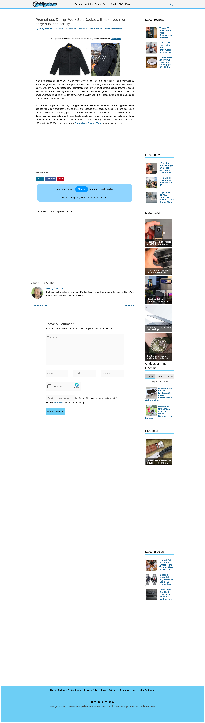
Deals (98, 4)
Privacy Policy (91, 690)
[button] (172, 4)
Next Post (131, 305)
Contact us (76, 690)
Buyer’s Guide (109, 4)
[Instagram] (99, 702)
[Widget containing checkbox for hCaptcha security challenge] (63, 386)
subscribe (59, 403)
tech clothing (95, 29)
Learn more (116, 39)
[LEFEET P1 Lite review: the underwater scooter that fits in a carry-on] (151, 48)
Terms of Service (109, 690)
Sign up (81, 189)
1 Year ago (150, 376)
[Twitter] (95, 702)
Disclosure (125, 690)
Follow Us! (63, 690)
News (73, 29)
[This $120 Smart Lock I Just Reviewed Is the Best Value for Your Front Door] (151, 33)
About (53, 690)
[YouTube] (106, 702)
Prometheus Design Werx (88, 123)
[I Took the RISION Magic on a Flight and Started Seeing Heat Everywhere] (151, 168)
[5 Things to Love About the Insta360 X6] (151, 183)
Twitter (40, 179)
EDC (121, 4)
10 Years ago (169, 376)
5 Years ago (159, 376)
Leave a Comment (113, 29)
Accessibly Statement (144, 690)
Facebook (51, 179)
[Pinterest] (102, 702)
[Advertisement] (85, 148)
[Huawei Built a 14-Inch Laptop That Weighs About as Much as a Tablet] (151, 565)
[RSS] (110, 702)
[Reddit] (113, 702)
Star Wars (83, 29)
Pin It (60, 179)
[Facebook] (92, 702)
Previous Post (40, 305)
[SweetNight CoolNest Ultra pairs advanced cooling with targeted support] (151, 594)
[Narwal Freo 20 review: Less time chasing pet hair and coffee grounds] (151, 62)
